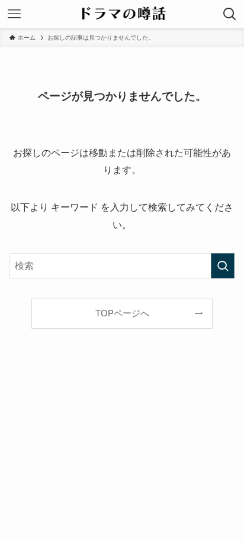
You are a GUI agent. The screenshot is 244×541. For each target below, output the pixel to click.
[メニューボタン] (14, 14)
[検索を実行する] (223, 265)
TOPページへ (122, 313)
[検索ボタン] (230, 14)
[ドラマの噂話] (122, 14)
